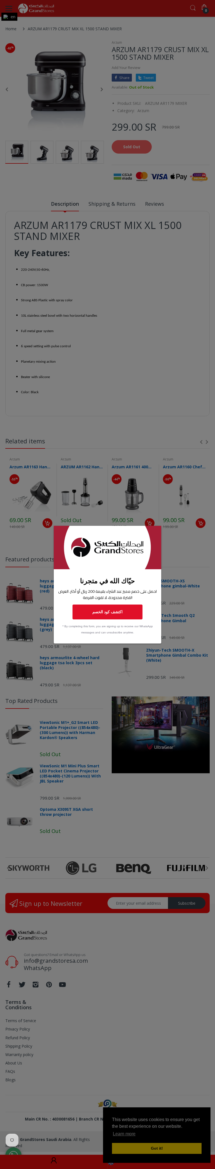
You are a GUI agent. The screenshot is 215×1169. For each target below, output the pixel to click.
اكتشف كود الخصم (107, 611)
